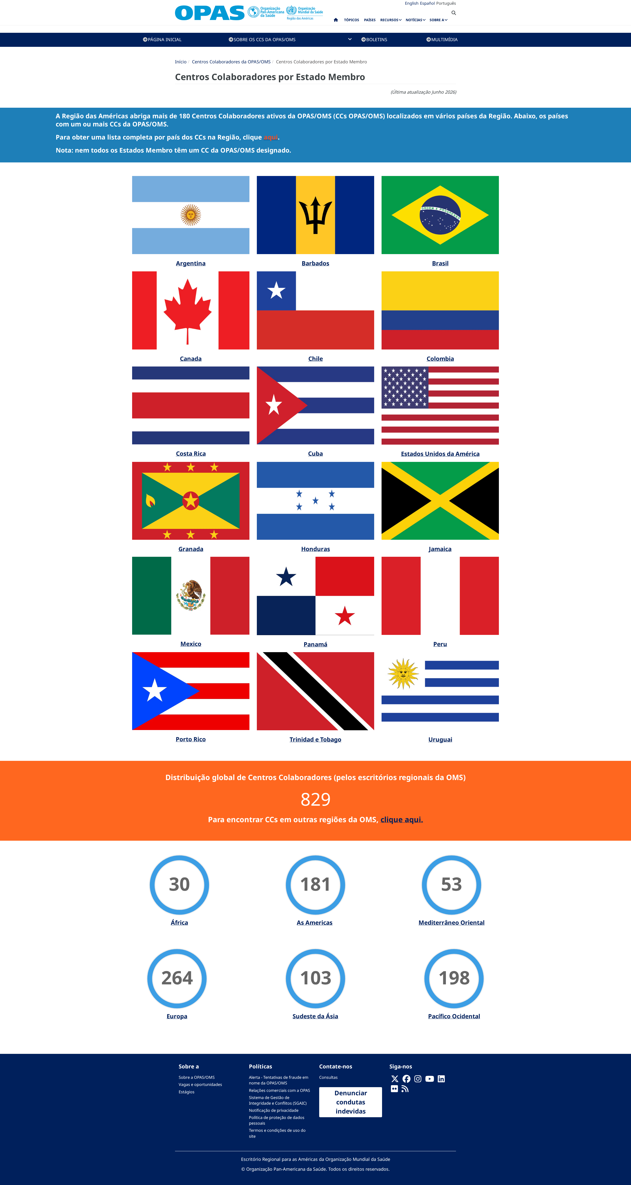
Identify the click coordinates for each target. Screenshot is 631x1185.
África (179, 922)
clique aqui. (402, 819)
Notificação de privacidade (273, 1110)
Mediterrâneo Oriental (452, 922)
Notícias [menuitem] (414, 19)
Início (181, 62)
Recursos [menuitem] (389, 19)
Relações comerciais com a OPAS (279, 1090)
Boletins (376, 39)
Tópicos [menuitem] (351, 19)
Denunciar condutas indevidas (350, 1102)
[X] (395, 1080)
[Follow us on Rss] (405, 1090)
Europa (177, 1016)
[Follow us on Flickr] (394, 1090)
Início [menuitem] (336, 21)
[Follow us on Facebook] (406, 1080)
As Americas (315, 922)
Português (446, 3)
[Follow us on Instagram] (417, 1080)
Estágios (186, 1092)
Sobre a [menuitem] (437, 19)
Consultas (328, 1077)
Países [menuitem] (370, 19)
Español (427, 3)
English (412, 3)
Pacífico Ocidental (454, 1016)
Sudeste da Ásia (315, 1016)
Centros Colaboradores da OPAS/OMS (231, 62)
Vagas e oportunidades (200, 1084)
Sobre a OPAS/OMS (197, 1077)
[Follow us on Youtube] (429, 1080)
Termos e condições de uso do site (277, 1133)
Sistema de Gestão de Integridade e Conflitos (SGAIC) (278, 1100)
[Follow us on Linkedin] (441, 1080)
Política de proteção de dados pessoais (276, 1120)
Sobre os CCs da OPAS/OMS (265, 39)
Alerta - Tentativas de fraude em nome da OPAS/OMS (278, 1080)
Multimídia (444, 39)
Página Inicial (164, 39)
